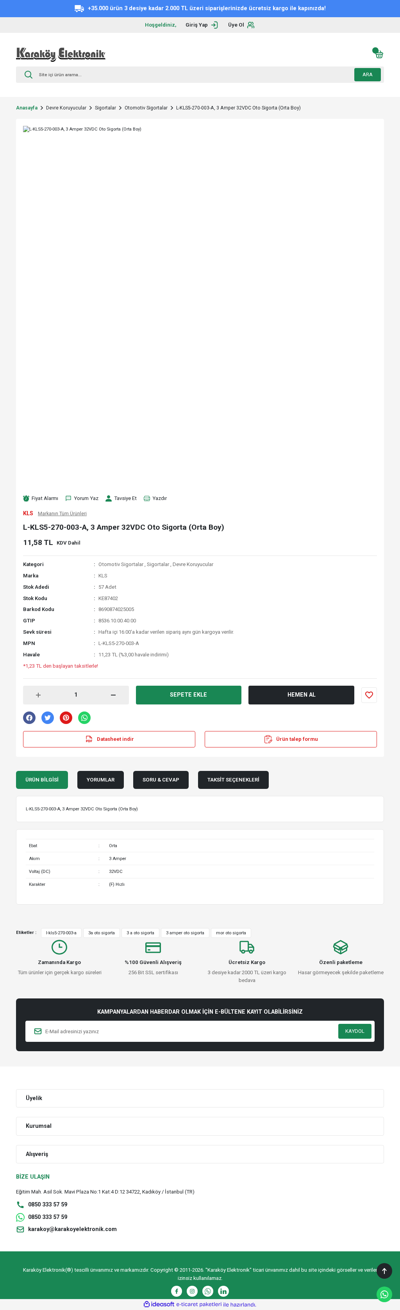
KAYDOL (354, 1031)
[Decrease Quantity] (113, 695)
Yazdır (159, 498)
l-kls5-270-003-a (61, 932)
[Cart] (379, 54)
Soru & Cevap (161, 780)
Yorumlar (100, 780)
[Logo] (60, 54)
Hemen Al (302, 695)
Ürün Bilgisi (42, 780)
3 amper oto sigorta (185, 932)
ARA (367, 74)
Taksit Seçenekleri (233, 780)
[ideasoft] (159, 1304)
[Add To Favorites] (369, 695)
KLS (102, 576)
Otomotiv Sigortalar (120, 564)
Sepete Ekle (188, 695)
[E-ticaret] (199, 1304)
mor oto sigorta (231, 932)
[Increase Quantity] (38, 695)
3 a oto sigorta (140, 932)
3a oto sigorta (101, 932)
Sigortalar (158, 564)
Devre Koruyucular (193, 564)
